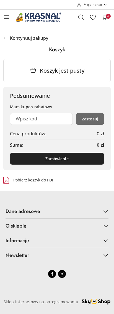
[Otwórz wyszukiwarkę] (81, 17)
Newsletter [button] (17, 255)
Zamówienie (56, 158)
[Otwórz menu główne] (6, 17)
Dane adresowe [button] (23, 211)
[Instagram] (62, 274)
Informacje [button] (17, 240)
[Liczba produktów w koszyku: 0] (104, 17)
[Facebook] (52, 274)
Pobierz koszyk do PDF (33, 180)
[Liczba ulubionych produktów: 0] (93, 17)
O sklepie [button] (16, 225)
